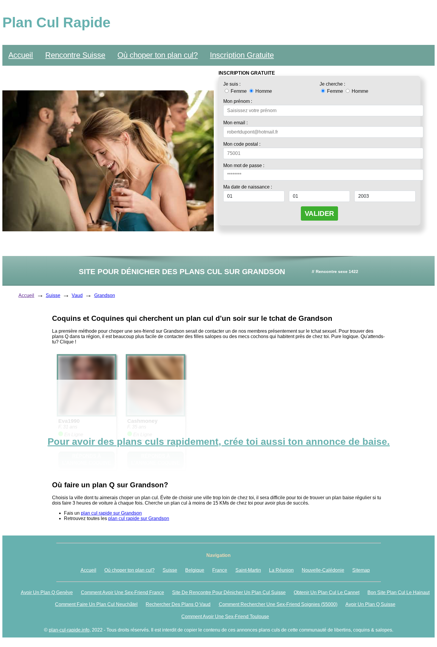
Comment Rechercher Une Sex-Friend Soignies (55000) (278, 604)
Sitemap (361, 570)
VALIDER (319, 213)
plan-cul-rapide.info (69, 629)
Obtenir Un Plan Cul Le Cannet (326, 592)
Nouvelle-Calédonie (323, 570)
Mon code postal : (241, 144)
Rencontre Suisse (75, 55)
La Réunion (281, 570)
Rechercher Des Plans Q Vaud (178, 604)
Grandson (104, 295)
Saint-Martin (248, 570)
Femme (238, 91)
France (219, 570)
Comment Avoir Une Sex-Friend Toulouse (225, 616)
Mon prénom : (237, 101)
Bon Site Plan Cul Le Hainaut (398, 592)
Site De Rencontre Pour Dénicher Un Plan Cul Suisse (229, 592)
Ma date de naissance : (247, 186)
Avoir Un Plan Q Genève (47, 592)
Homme (263, 91)
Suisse (53, 295)
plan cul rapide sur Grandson (111, 513)
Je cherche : (332, 84)
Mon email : (235, 122)
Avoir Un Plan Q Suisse (370, 604)
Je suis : (231, 84)
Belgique (194, 570)
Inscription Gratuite (242, 55)
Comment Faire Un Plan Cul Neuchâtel (96, 604)
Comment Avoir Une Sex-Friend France (122, 592)
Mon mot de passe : (243, 165)
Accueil (20, 55)
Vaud (77, 295)
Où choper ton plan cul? (157, 55)
